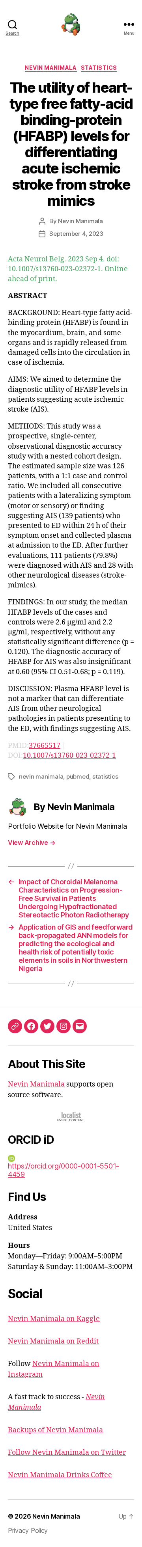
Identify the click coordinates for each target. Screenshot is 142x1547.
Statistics (99, 67)
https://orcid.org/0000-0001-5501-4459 (63, 1170)
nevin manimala (41, 776)
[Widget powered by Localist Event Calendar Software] (71, 1116)
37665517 (44, 745)
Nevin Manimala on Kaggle (54, 1318)
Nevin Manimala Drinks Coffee (60, 1475)
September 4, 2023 (76, 233)
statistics (105, 776)
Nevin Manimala (51, 67)
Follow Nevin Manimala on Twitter (67, 1452)
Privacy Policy (28, 1530)
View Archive (31, 842)
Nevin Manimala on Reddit (53, 1341)
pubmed (77, 776)
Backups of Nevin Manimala (55, 1430)
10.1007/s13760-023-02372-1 (69, 755)
